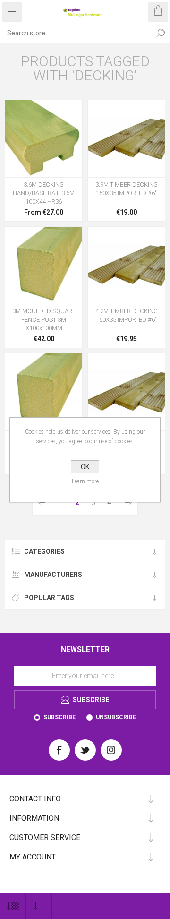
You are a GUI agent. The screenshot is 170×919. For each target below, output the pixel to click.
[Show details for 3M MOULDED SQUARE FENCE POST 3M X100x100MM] (43, 265)
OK (85, 467)
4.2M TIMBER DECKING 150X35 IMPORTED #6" (126, 315)
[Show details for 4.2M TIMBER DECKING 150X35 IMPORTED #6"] (126, 265)
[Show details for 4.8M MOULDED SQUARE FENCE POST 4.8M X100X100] (43, 391)
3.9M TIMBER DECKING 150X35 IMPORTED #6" (126, 189)
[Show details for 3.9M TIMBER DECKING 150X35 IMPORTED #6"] (126, 138)
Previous (42, 502)
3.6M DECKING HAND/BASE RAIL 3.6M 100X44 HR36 (44, 193)
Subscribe (59, 717)
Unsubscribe (116, 717)
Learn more (85, 481)
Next (128, 502)
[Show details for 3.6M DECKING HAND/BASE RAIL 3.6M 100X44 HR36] (43, 138)
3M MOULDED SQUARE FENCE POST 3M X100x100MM (44, 320)
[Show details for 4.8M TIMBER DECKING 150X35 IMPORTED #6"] (126, 391)
